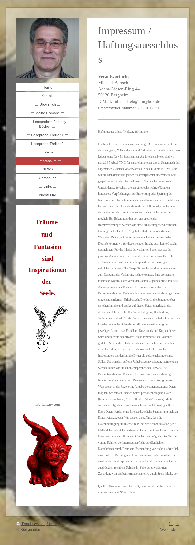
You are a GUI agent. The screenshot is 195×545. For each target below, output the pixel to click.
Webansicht (169, 529)
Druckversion (33, 524)
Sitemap (52, 524)
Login (174, 524)
